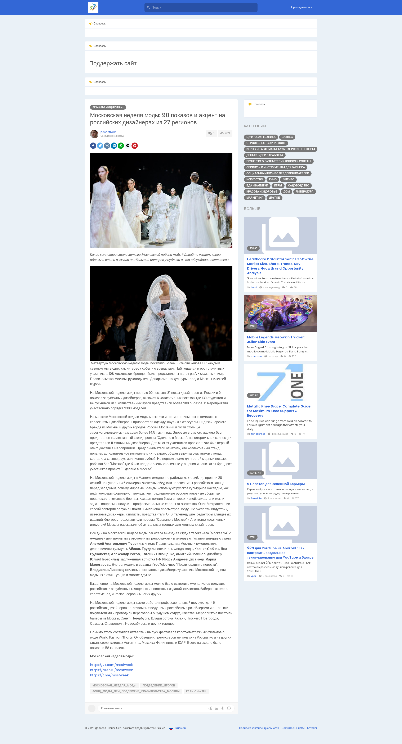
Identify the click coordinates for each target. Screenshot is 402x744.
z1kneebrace (258, 434)
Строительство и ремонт (266, 143)
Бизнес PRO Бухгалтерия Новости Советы (278, 161)
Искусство (254, 179)
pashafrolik (108, 132)
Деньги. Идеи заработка (264, 155)
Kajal (254, 287)
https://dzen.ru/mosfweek (111, 670)
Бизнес (287, 137)
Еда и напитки (257, 186)
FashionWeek (196, 691)
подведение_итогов (159, 685)
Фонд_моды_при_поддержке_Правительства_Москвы (136, 691)
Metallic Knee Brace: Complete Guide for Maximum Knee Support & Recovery (279, 411)
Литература (304, 192)
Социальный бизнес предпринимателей (277, 173)
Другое (274, 198)
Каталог (312, 728)
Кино (273, 179)
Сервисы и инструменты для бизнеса (275, 167)
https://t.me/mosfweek (109, 675)
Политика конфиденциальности (259, 728)
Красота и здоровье (108, 107)
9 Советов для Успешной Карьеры (276, 484)
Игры (278, 186)
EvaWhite (256, 498)
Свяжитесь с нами (293, 728)
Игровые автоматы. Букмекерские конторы (280, 149)
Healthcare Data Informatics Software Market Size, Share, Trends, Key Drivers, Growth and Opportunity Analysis (280, 266)
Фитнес (288, 179)
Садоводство (298, 186)
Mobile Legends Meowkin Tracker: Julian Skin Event (276, 339)
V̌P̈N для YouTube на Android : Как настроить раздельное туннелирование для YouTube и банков (280, 553)
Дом (286, 192)
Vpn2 (253, 576)
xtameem (256, 356)
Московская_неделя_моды (114, 685)
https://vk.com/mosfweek (111, 665)
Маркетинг (254, 198)
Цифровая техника (261, 137)
